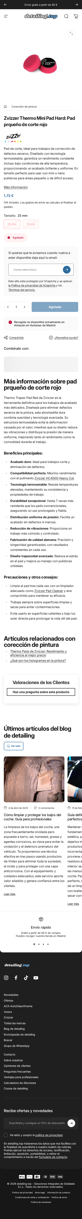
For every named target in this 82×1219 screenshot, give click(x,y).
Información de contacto (58, 1192)
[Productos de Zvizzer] (41, 138)
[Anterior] (5, 4)
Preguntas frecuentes (17, 1071)
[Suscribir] (67, 270)
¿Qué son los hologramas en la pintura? (38, 660)
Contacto (9, 1054)
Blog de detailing (14, 1028)
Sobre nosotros (13, 1060)
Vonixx (8, 1011)
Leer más (9, 894)
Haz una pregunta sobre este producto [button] (41, 692)
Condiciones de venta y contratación (32, 1197)
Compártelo (16, 337)
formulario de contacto (53, 1157)
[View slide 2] (38, 944)
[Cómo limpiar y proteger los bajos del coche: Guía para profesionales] (34, 779)
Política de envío (59, 1197)
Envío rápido (41, 927)
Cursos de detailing (16, 1088)
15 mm (31, 224)
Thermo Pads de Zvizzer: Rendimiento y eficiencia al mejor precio (38, 653)
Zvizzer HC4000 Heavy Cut (54, 478)
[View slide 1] (34, 944)
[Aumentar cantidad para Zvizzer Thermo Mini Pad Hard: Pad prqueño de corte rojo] (24, 307)
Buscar (8, 1040)
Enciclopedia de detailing (19, 1034)
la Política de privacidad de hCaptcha (32, 285)
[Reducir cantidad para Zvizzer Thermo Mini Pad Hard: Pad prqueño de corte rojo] (8, 307)
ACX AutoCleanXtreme (18, 1006)
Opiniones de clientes (17, 1065)
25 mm (12, 224)
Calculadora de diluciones (20, 1082)
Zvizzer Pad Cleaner (48, 591)
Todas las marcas (15, 1023)
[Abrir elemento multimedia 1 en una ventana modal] (71, 33)
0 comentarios (46, 808)
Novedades (11, 994)
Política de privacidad (22, 1192)
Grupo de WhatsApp (17, 1045)
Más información (16, 187)
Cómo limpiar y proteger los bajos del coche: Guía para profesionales (32, 817)
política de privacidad (49, 1135)
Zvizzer (8, 1017)
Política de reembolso (41, 1202)
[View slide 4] (48, 944)
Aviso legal (40, 1192)
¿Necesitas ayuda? (66, 337)
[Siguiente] (76, 4)
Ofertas (8, 1000)
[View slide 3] (43, 944)
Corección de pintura (24, 106)
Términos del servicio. (21, 289)
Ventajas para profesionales (21, 1077)
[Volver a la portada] (5, 106)
